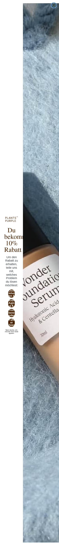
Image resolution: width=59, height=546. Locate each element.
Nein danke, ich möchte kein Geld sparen (11, 330)
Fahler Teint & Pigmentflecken (11, 323)
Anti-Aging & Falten (12, 303)
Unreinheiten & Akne (11, 293)
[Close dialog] (53, 5)
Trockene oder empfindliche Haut (11, 313)
